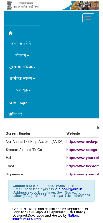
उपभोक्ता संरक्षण (21, 78)
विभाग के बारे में (21, 43)
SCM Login (18, 102)
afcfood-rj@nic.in (68, 188)
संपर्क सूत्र (21, 89)
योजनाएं (21, 55)
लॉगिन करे (15, 113)
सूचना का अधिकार (21, 66)
